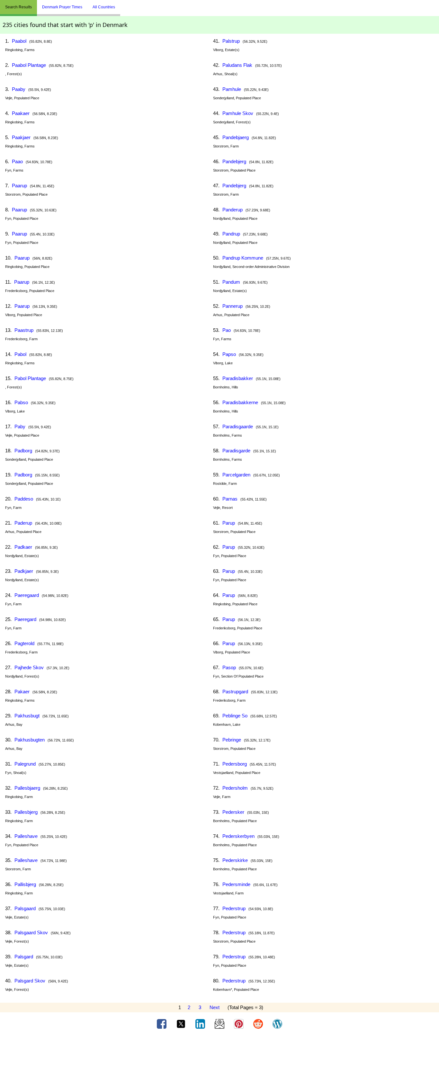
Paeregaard (26, 595)
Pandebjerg (234, 161)
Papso (229, 354)
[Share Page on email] (220, 1023)
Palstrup (231, 41)
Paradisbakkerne (240, 402)
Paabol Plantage (29, 65)
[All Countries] (128, 4)
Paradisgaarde (237, 426)
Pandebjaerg (235, 137)
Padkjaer (23, 571)
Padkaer (23, 547)
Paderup (23, 523)
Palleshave (26, 836)
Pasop (229, 667)
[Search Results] (121, 4)
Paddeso (23, 499)
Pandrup (231, 233)
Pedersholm (235, 788)
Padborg (23, 450)
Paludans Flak (237, 65)
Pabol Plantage (30, 378)
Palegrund (25, 764)
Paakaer (21, 113)
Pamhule (231, 89)
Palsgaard (25, 908)
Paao (17, 161)
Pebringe (231, 739)
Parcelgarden (236, 474)
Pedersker (233, 812)
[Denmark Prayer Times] (125, 4)
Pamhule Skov (237, 113)
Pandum (231, 282)
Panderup (232, 209)
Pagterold (24, 643)
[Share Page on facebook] (162, 1023)
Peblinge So (234, 715)
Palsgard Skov (29, 980)
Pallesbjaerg (27, 788)
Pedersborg (234, 764)
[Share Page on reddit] (258, 1023)
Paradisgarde (236, 450)
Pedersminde (236, 884)
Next (215, 1007)
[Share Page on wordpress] (277, 1023)
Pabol (20, 354)
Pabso (21, 402)
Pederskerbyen (238, 836)
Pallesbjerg (26, 812)
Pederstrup (234, 908)
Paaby (18, 89)
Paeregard (25, 619)
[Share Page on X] (181, 1023)
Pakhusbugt (27, 715)
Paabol (19, 41)
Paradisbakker (237, 378)
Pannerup (232, 306)
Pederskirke (235, 860)
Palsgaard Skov (31, 932)
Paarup (19, 185)
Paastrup (23, 330)
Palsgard (23, 956)
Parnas (229, 499)
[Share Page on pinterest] (239, 1023)
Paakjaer (21, 137)
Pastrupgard (235, 691)
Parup (228, 523)
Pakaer (22, 691)
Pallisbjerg (25, 884)
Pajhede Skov (29, 667)
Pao (226, 330)
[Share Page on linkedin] (201, 1023)
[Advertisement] (219, 1058)
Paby (19, 426)
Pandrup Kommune (242, 258)
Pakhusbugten (29, 739)
